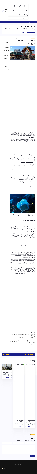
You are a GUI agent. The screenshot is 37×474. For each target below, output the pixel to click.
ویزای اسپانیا (14, 6)
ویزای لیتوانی (25, 13)
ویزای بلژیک (14, 9)
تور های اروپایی (19, 466)
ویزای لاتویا (14, 13)
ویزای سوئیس (25, 7)
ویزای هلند (20, 6)
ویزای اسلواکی (13, 11)
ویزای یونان (25, 6)
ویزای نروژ (20, 10)
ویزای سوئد (20, 11)
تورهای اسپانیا (25, 18)
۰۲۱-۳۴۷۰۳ (5, 9)
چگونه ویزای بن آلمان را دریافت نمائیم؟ (19, 421)
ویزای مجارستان (13, 7)
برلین (31, 22)
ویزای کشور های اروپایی (25, 3)
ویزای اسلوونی (25, 14)
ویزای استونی (25, 11)
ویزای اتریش (25, 9)
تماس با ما (27, 19)
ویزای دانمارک (19, 9)
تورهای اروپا (27, 15)
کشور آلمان (23, 132)
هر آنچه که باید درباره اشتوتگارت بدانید (31, 421)
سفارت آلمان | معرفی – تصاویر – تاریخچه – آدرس (7, 372)
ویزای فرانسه (19, 5)
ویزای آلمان (25, 5)
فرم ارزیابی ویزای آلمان (22, 32)
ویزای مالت (20, 14)
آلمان (33, 22)
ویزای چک (20, 7)
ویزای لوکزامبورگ (19, 13)
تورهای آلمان (19, 18)
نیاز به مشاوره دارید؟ (30, 32)
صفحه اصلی (27, 2)
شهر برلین (30, 63)
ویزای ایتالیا (14, 5)
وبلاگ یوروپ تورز (14, 466)
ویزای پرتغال (25, 10)
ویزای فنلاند (14, 10)
